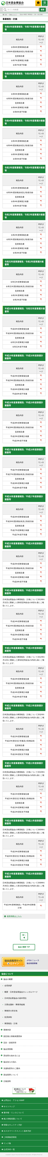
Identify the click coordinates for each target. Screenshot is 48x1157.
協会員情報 (8, 1049)
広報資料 (7, 1081)
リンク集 (7, 1143)
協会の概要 (8, 979)
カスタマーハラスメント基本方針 (17, 1131)
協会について (13, 14)
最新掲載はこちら (14, 916)
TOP (5, 14)
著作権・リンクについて (14, 1113)
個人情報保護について (13, 1119)
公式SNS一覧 (9, 1149)
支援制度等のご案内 (11, 1068)
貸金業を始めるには (11, 1056)
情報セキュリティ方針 (13, 1125)
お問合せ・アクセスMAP (14, 1100)
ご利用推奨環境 (10, 1137)
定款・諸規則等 (9, 1043)
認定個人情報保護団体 (12, 1036)
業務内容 (7, 1030)
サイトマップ (9, 1106)
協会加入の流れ (9, 1062)
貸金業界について (10, 1075)
